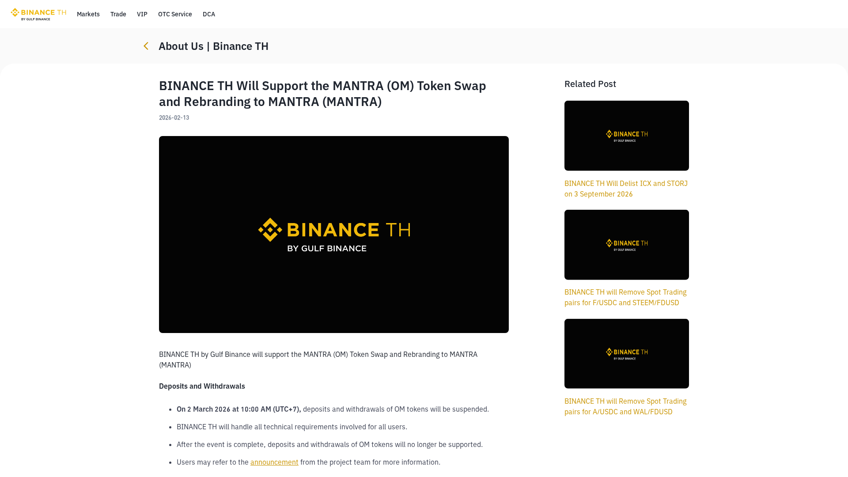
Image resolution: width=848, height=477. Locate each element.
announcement (274, 462)
